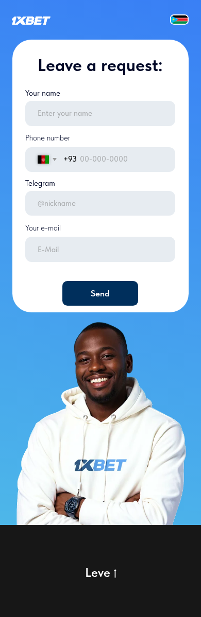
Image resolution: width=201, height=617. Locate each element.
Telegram (40, 183)
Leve (97, 572)
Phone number (47, 138)
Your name (42, 93)
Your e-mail (43, 228)
